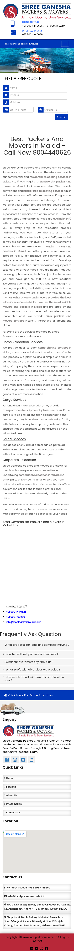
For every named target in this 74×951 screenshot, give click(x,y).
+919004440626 (17, 887)
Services (11, 786)
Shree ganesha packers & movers (21, 43)
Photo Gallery (14, 803)
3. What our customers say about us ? (28, 662)
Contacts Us (13, 812)
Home (9, 778)
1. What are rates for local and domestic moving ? (36, 645)
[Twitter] (36, 948)
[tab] (37, 645)
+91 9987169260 (55, 25)
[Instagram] (41, 948)
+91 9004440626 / (33, 25)
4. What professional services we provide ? (31, 670)
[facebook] (46, 948)
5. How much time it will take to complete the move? (33, 678)
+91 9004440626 (32, 34)
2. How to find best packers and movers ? (31, 654)
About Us (11, 795)
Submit (61, 117)
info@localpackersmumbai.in (23, 622)
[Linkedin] (31, 948)
